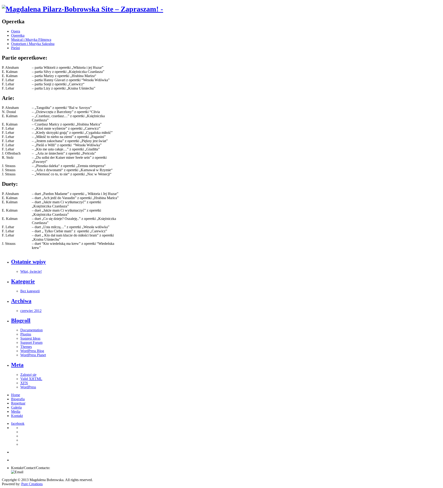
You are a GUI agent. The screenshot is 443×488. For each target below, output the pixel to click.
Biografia (18, 399)
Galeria (16, 407)
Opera (15, 31)
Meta (17, 365)
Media (15, 411)
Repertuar (18, 403)
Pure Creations (32, 484)
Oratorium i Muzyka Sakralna (32, 44)
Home (15, 395)
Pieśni (15, 48)
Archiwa (21, 301)
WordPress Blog (32, 351)
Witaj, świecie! (31, 271)
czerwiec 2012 (31, 311)
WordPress (28, 387)
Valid (31, 379)
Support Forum (31, 342)
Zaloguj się (28, 375)
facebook (17, 423)
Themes (26, 347)
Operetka (17, 35)
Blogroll (20, 320)
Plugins (25, 334)
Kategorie (23, 281)
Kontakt (17, 416)
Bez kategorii (30, 291)
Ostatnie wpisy (28, 262)
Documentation (31, 330)
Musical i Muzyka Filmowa (31, 40)
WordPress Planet (33, 355)
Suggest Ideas (30, 338)
